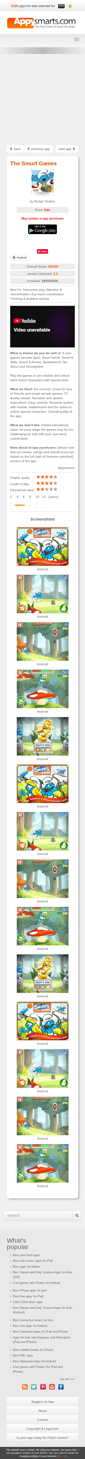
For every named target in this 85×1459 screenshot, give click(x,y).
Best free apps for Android (30, 1325)
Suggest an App (42, 1401)
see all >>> (67, 1379)
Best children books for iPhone (33, 1350)
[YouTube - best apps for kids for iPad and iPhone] (52, 1387)
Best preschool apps (26, 1255)
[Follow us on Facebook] (61, 1387)
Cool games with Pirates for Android (36, 1282)
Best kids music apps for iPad (33, 1260)
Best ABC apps (23, 1355)
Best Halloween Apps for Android (34, 1361)
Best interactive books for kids (33, 1320)
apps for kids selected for (37, 6)
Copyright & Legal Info (42, 1428)
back (17, 149)
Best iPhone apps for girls (30, 1290)
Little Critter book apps (28, 1302)
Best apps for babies (26, 1266)
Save (44, 251)
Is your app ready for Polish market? (43, 1437)
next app (65, 149)
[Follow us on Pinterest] (43, 1387)
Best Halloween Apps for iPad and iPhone (40, 1331)
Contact (42, 1419)
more (62, 1456)
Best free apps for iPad (28, 1296)
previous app (40, 149)
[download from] (42, 229)
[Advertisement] (42, 99)
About (42, 1410)
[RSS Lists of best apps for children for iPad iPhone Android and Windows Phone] (25, 1387)
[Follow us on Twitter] (34, 1387)
